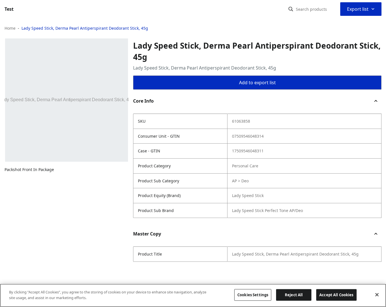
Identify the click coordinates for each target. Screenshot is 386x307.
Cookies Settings (252, 294)
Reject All (294, 294)
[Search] (290, 9)
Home (10, 28)
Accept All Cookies (336, 294)
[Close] (377, 294)
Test (9, 9)
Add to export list (257, 82)
